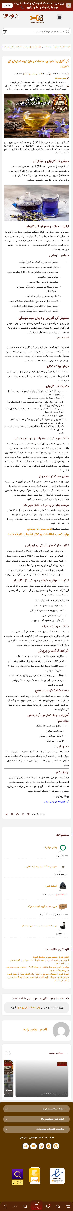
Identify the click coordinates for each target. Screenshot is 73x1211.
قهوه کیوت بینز (62, 47)
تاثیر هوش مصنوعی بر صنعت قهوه (51, 957)
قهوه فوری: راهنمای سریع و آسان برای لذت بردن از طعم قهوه (38, 974)
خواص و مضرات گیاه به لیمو (54, 1094)
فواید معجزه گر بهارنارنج (39, 529)
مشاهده (7, 5)
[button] (59, 17)
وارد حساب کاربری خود (28, 1007)
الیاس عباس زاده (34, 73)
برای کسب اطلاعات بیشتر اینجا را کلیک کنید (38, 534)
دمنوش (48, 47)
